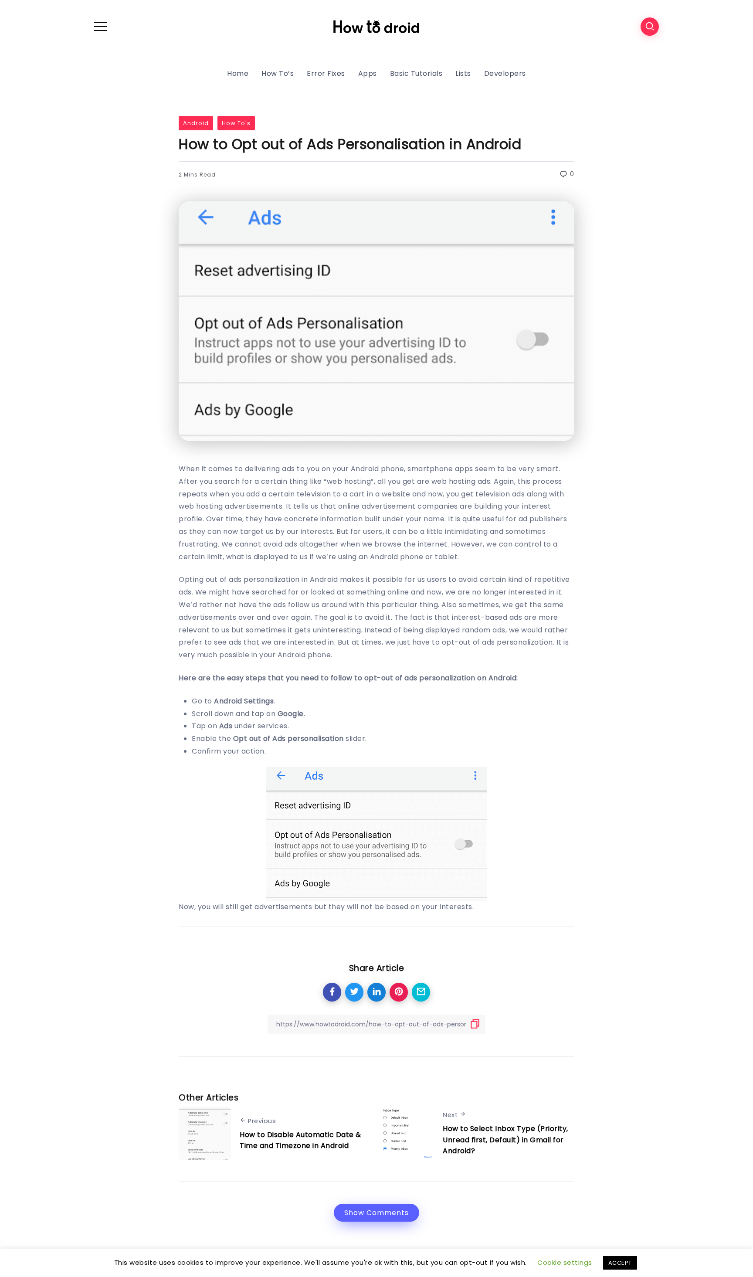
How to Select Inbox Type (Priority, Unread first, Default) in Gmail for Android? (505, 1140)
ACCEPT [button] (620, 1263)
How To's (236, 123)
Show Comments (376, 1213)
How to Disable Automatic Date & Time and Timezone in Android (300, 1140)
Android (196, 123)
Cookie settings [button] (564, 1262)
